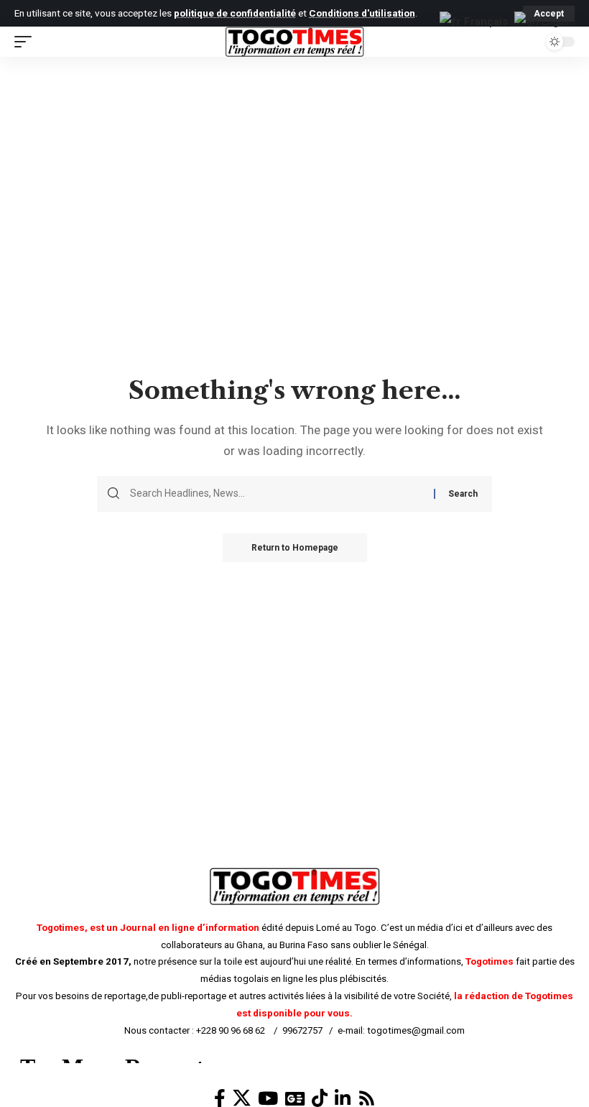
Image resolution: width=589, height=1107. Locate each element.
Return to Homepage (294, 548)
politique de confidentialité (235, 13)
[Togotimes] (294, 42)
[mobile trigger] (26, 41)
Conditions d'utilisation (362, 13)
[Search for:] (276, 494)
